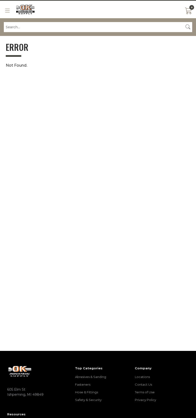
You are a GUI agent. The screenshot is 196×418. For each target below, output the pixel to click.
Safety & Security (88, 400)
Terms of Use (145, 392)
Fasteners (82, 384)
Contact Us (143, 384)
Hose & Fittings (86, 392)
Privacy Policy (145, 400)
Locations (142, 377)
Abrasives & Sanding (90, 377)
